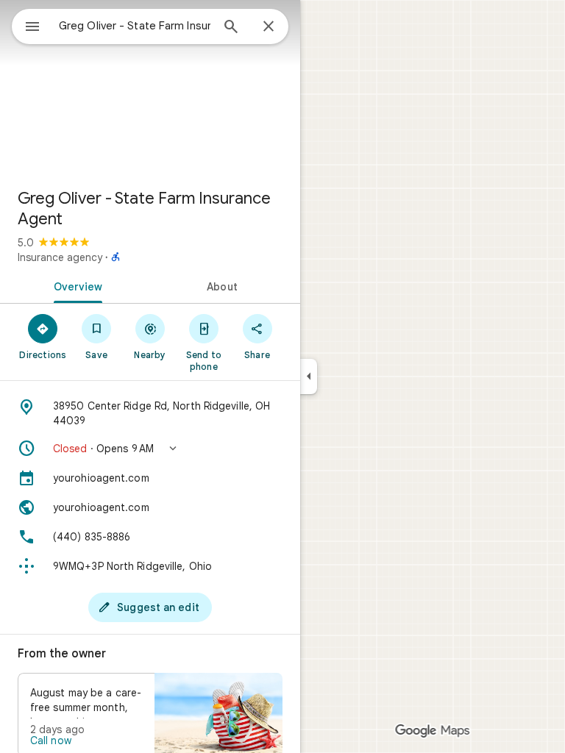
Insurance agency (60, 257)
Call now (50, 740)
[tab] (75, 285)
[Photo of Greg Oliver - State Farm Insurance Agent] (150, 88)
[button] (150, 448)
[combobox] (134, 26)
